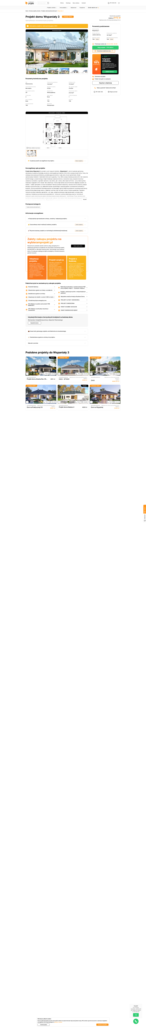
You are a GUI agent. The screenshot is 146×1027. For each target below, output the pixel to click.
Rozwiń (84, 199)
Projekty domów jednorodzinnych (49, 10)
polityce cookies (58, 1022)
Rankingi (68, 3)
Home (27, 10)
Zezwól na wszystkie (102, 1024)
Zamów (111, 39)
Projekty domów (51, 7)
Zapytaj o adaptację (105, 83)
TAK (136, 1015)
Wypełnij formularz (34, 322)
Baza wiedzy (76, 3)
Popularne (82, 7)
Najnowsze (73, 7)
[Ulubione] (118, 3)
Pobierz (97, 39)
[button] (136, 1021)
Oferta (62, 3)
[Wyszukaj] (48, 3)
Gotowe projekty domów (34, 10)
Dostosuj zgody (43, 1024)
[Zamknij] (142, 1004)
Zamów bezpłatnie (79, 224)
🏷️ (93, 7)
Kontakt (84, 3)
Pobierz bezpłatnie (79, 160)
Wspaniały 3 (60, 10)
